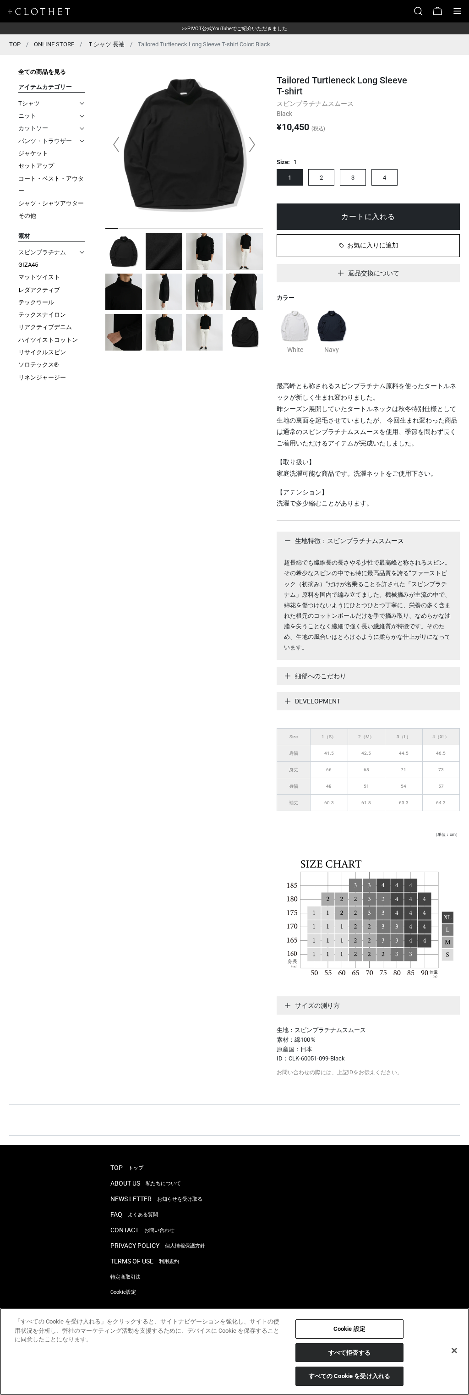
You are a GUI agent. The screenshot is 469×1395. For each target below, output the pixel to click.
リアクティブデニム (45, 327)
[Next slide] (252, 145)
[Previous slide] (116, 145)
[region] (234, 1351)
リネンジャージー (42, 377)
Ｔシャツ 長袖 (106, 44)
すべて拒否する (349, 1352)
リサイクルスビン (42, 352)
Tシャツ (29, 103)
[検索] (422, 11)
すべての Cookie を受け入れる (349, 1376)
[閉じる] (454, 1350)
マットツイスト (39, 277)
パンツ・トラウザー (45, 140)
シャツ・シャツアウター (51, 203)
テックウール (36, 302)
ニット (27, 115)
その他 (27, 215)
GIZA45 (28, 264)
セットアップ (36, 165)
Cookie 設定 (349, 1328)
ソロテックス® (38, 364)
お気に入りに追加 (372, 245)
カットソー (33, 128)
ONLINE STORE (54, 44)
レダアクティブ (39, 289)
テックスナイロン (42, 314)
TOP (15, 44)
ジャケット (33, 153)
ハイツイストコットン (48, 339)
